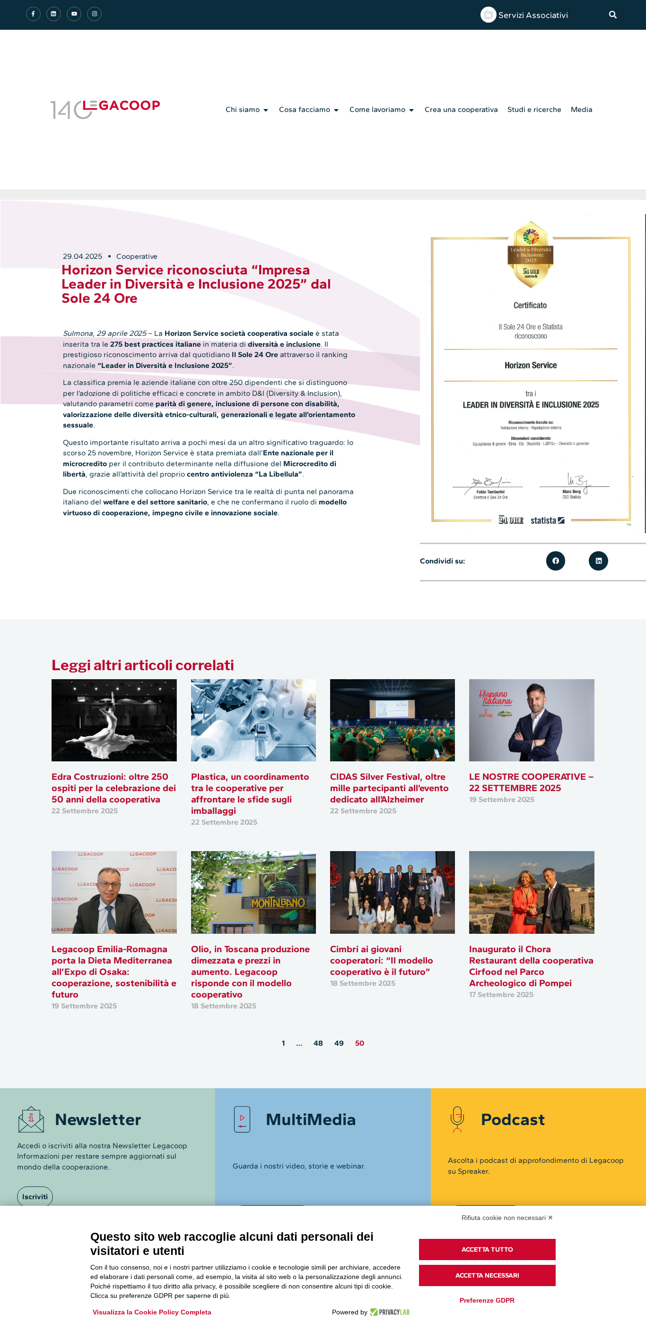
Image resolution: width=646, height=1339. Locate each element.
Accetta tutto (487, 1249)
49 (339, 1043)
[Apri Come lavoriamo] (411, 110)
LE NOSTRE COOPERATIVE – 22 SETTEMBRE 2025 (531, 782)
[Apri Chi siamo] (266, 110)
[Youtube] (74, 14)
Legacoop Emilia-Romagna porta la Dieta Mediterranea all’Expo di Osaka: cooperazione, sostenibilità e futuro (114, 971)
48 (318, 1043)
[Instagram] (94, 14)
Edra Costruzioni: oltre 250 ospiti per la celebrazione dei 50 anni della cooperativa (114, 788)
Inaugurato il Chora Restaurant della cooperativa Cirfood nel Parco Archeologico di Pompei (531, 966)
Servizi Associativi (533, 15)
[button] (613, 15)
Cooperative (136, 256)
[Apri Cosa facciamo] (336, 110)
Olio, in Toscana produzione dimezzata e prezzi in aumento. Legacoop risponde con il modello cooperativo (250, 971)
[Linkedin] (53, 14)
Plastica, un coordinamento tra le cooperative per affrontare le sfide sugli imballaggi (250, 793)
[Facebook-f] (33, 14)
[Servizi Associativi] (488, 15)
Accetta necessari (487, 1275)
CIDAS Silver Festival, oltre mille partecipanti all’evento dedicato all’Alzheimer (389, 788)
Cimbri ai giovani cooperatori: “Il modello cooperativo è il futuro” (381, 960)
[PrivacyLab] (388, 1312)
